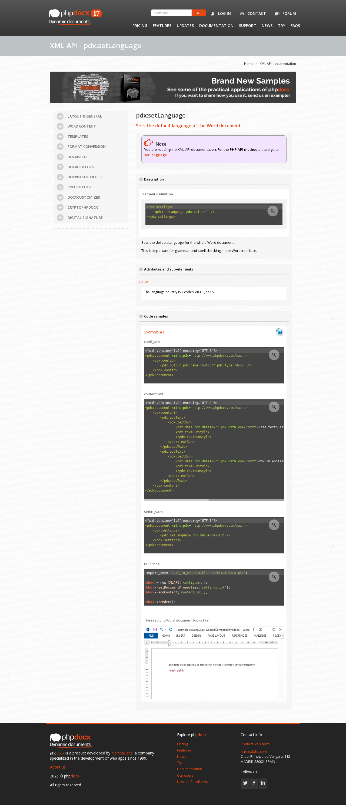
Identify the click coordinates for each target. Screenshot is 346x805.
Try (281, 26)
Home (249, 63)
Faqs (295, 26)
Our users (185, 775)
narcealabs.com (254, 751)
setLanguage (155, 154)
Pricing (139, 26)
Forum (288, 13)
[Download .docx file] (280, 332)
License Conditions (192, 781)
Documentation (216, 26)
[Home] (73, 741)
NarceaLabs (121, 753)
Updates (185, 26)
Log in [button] (224, 13)
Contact (256, 13)
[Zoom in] (272, 211)
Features (162, 26)
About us (58, 767)
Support (247, 26)
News (267, 26)
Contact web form (255, 743)
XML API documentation (278, 63)
